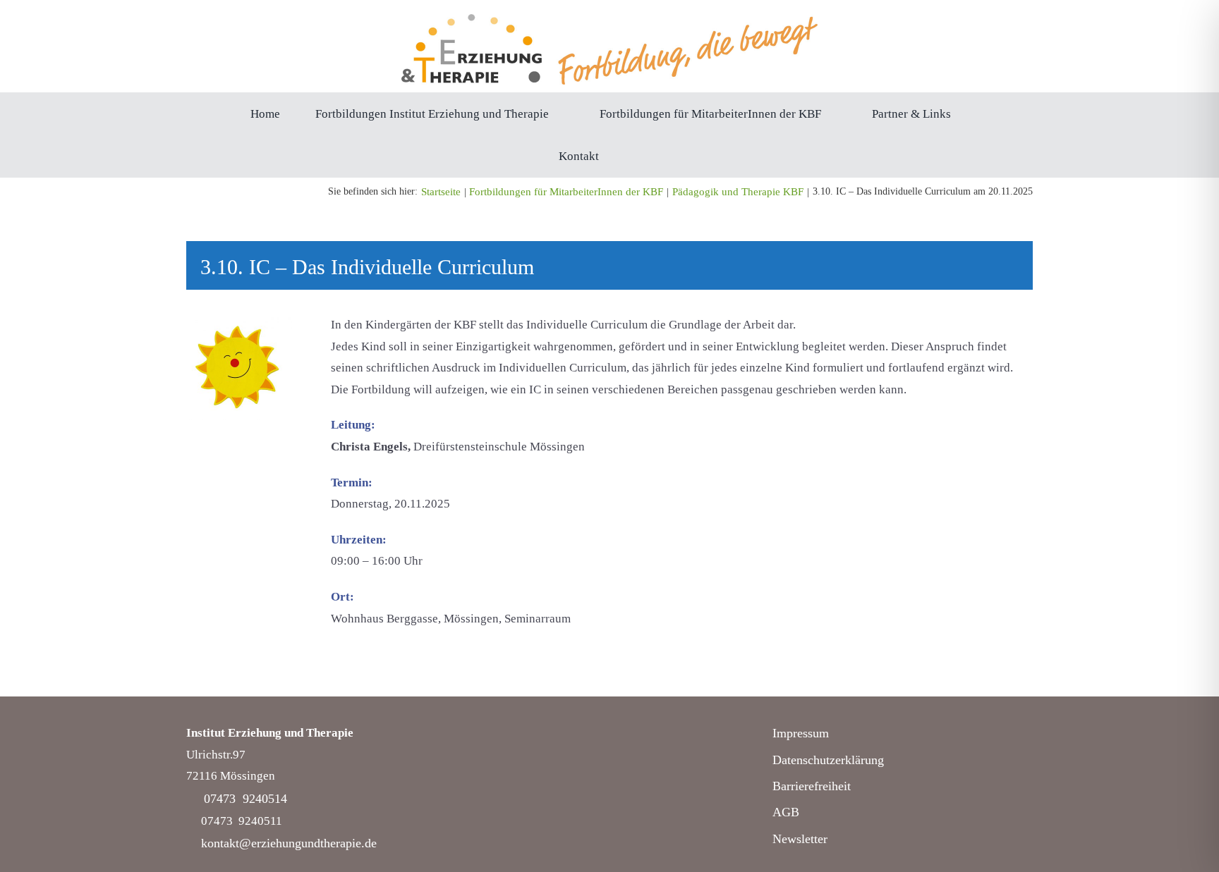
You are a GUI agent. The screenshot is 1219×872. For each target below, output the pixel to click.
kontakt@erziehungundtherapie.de (289, 843)
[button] (638, 156)
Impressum (800, 733)
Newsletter (799, 839)
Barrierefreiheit (811, 786)
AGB (785, 812)
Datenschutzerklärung (828, 760)
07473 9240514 (245, 799)
